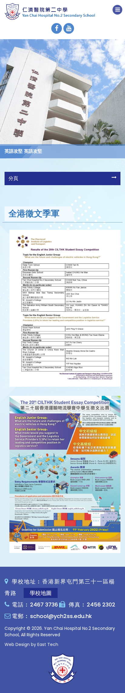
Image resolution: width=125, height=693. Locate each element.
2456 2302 (101, 604)
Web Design (17, 644)
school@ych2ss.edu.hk (61, 616)
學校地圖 (41, 593)
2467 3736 (44, 604)
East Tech (47, 644)
